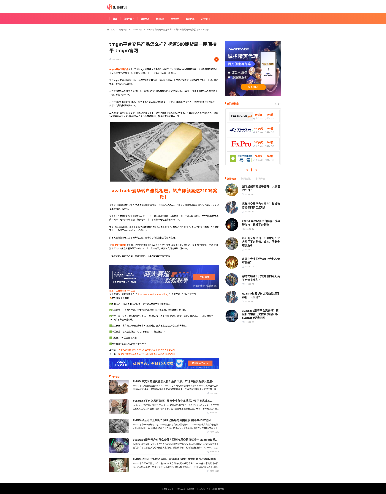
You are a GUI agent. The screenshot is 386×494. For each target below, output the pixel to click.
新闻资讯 (160, 18)
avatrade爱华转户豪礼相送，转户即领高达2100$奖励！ (164, 194)
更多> (278, 103)
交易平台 (128, 18)
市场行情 (175, 18)
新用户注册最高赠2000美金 (122, 290)
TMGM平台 (136, 29)
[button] (247, 170)
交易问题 (190, 18)
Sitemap (220, 489)
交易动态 (145, 18)
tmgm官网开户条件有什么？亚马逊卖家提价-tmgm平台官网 (146, 349)
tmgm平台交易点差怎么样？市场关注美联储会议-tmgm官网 (146, 353)
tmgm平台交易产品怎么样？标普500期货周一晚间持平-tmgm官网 (178, 29)
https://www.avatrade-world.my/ (153, 294)
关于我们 (205, 18)
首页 (115, 18)
